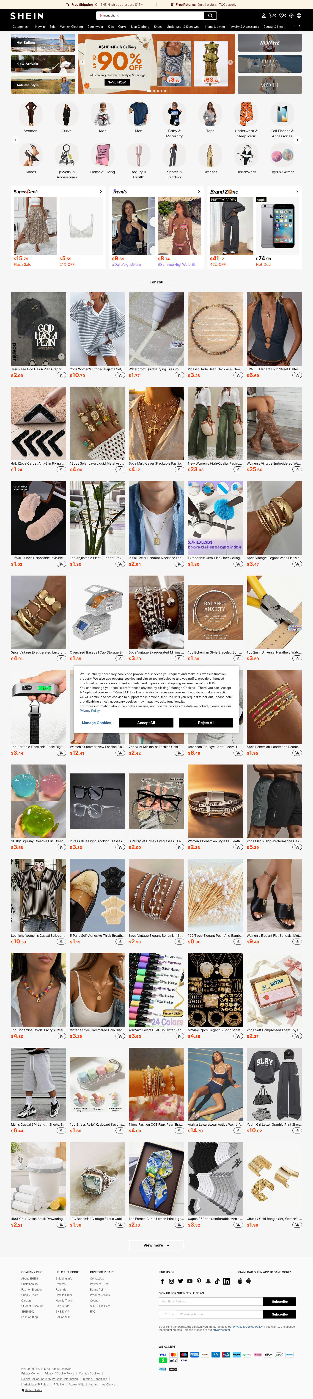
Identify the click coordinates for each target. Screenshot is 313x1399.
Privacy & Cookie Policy (248, 1326)
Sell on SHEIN (65, 1317)
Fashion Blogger (31, 1289)
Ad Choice (108, 1384)
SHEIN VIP (62, 1311)
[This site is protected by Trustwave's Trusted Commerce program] (162, 1369)
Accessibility (76, 1384)
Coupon (95, 1300)
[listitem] (38, 336)
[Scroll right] (299, 26)
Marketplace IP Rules (34, 1384)
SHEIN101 (28, 1311)
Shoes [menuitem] (158, 26)
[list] (195, 1281)
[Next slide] (230, 62)
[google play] (248, 1283)
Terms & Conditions (95, 1379)
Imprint (93, 1384)
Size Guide (62, 1306)
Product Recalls (100, 1295)
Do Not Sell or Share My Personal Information (49, 1379)
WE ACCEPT (167, 1346)
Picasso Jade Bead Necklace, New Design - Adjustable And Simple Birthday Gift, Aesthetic (215, 369)
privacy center (221, 1330)
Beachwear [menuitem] (95, 26)
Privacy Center (30, 1373)
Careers (26, 1300)
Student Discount (32, 1306)
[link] (78, 4)
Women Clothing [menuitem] (71, 26)
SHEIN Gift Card (100, 1306)
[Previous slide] (82, 62)
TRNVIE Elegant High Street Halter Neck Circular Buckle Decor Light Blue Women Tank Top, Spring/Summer (274, 369)
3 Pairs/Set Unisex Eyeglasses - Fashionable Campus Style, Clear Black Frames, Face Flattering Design (156, 841)
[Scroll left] (294, 26)
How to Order (64, 1295)
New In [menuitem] (40, 26)
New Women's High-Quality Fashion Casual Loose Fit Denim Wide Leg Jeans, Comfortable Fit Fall (215, 463)
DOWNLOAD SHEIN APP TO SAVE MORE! (264, 1272)
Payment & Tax (99, 1284)
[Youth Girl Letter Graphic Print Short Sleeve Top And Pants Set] (274, 1084)
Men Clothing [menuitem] (140, 26)
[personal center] (263, 15)
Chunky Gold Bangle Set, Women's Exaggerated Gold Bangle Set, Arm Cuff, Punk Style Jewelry (274, 1219)
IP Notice (58, 1384)
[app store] (240, 1283)
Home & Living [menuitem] (215, 26)
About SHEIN (29, 1278)
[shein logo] (27, 15)
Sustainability (29, 1284)
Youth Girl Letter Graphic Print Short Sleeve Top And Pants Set (274, 1124)
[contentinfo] (227, 1357)
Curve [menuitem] (122, 26)
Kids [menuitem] (111, 26)
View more (153, 1245)
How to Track (64, 1300)
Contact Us (97, 1278)
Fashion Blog (29, 1317)
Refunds (61, 1289)
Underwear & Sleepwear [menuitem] (184, 26)
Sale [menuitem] (52, 26)
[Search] (210, 15)
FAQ (92, 1311)
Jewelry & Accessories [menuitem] (244, 26)
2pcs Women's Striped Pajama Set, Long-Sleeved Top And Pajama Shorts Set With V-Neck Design (97, 369)
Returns (61, 1284)
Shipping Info (64, 1278)
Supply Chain (29, 1295)
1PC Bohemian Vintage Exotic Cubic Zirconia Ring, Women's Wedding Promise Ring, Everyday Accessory (97, 1219)
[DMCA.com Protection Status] (173, 1369)
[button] (291, 15)
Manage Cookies (89, 1373)
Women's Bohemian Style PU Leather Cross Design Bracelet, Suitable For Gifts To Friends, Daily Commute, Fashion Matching (215, 841)
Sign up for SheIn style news (181, 1293)
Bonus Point (97, 1289)
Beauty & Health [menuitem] (275, 26)
